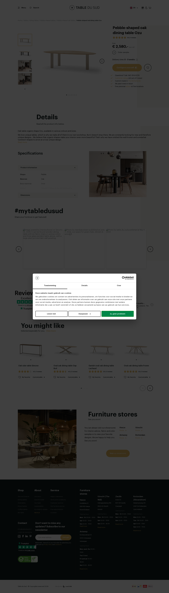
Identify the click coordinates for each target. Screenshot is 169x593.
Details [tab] (85, 285)
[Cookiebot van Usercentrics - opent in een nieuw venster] (124, 278)
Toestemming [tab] (50, 285)
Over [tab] (119, 285)
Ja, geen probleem (117, 314)
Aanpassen (83, 314)
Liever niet (51, 314)
